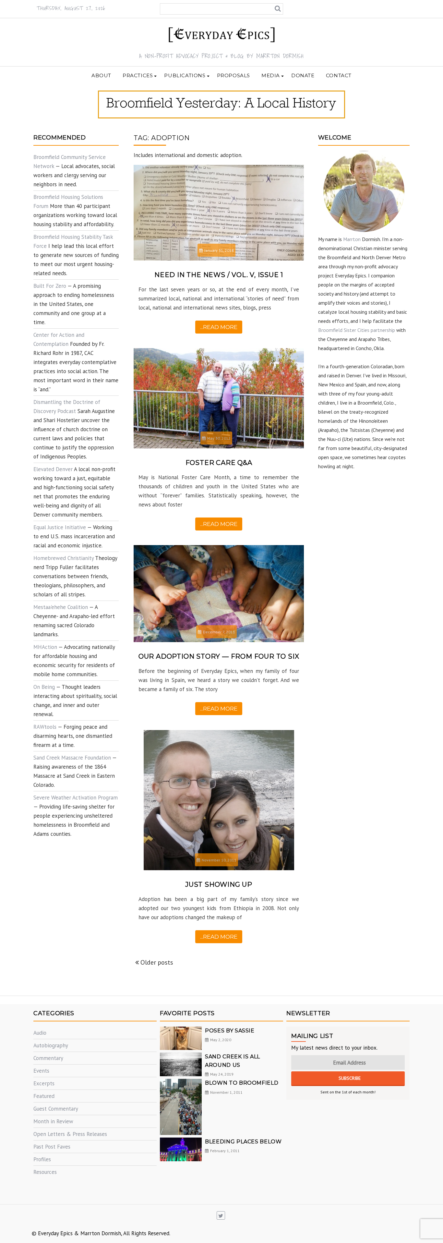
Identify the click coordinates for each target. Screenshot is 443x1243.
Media (270, 75)
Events (41, 1070)
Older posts (156, 962)
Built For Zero (49, 285)
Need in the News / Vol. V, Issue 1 (218, 275)
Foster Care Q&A (219, 463)
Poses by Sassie (230, 1031)
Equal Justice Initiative (59, 527)
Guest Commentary (55, 1108)
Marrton (352, 239)
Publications (184, 75)
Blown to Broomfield (241, 1083)
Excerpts (43, 1083)
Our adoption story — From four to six (218, 656)
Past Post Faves (51, 1146)
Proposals (233, 75)
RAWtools (44, 726)
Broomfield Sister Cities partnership (356, 330)
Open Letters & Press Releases (70, 1134)
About (101, 75)
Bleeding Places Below (243, 1142)
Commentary (48, 1058)
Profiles (42, 1159)
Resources (45, 1172)
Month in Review (53, 1121)
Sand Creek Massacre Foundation (72, 757)
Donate (303, 75)
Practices (138, 75)
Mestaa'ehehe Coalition (60, 607)
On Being (44, 686)
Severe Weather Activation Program (75, 797)
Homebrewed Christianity (63, 558)
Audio (39, 1032)
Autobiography (50, 1045)
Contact (339, 75)
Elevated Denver (53, 469)
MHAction (45, 647)
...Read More (218, 327)
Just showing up (218, 884)
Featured (43, 1096)
